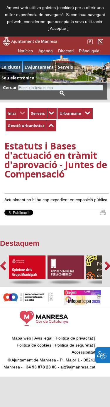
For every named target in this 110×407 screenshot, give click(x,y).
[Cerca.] (62, 93)
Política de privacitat (74, 338)
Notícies (25, 50)
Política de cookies (34, 345)
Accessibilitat (83, 352)
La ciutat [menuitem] (11, 67)
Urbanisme (70, 113)
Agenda (45, 50)
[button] (3, 265)
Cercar (10, 87)
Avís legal (43, 338)
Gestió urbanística (26, 125)
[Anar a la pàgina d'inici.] (30, 44)
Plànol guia (89, 50)
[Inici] (103, 213)
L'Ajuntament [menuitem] (39, 67)
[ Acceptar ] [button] (58, 28)
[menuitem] (17, 113)
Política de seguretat (74, 345)
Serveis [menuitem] (65, 67)
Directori (66, 50)
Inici (12, 113)
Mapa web (21, 338)
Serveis (38, 113)
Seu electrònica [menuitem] (17, 78)
